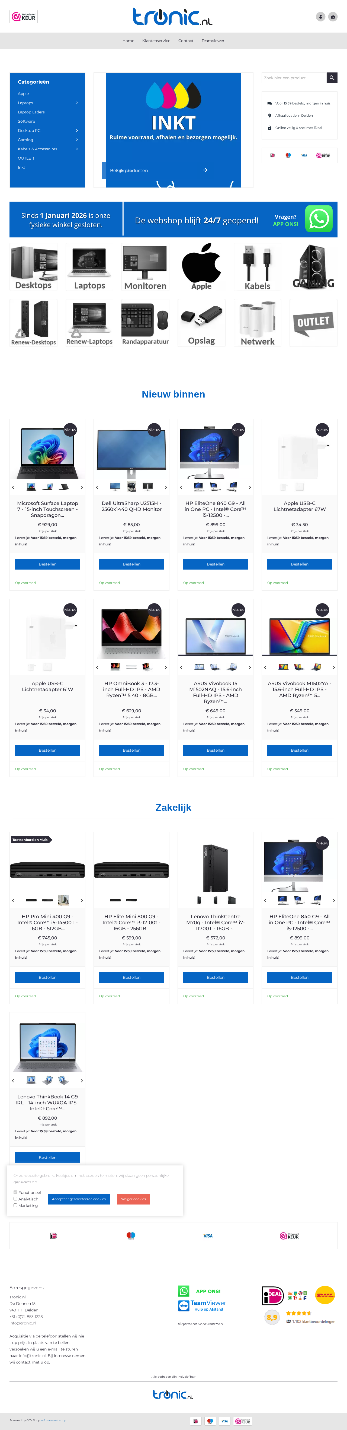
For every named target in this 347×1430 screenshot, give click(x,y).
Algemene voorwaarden (200, 1323)
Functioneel (29, 1192)
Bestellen (47, 564)
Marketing (28, 1205)
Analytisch (28, 1199)
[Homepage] (173, 16)
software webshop (53, 1420)
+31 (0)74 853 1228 (26, 1316)
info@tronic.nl (22, 1323)
